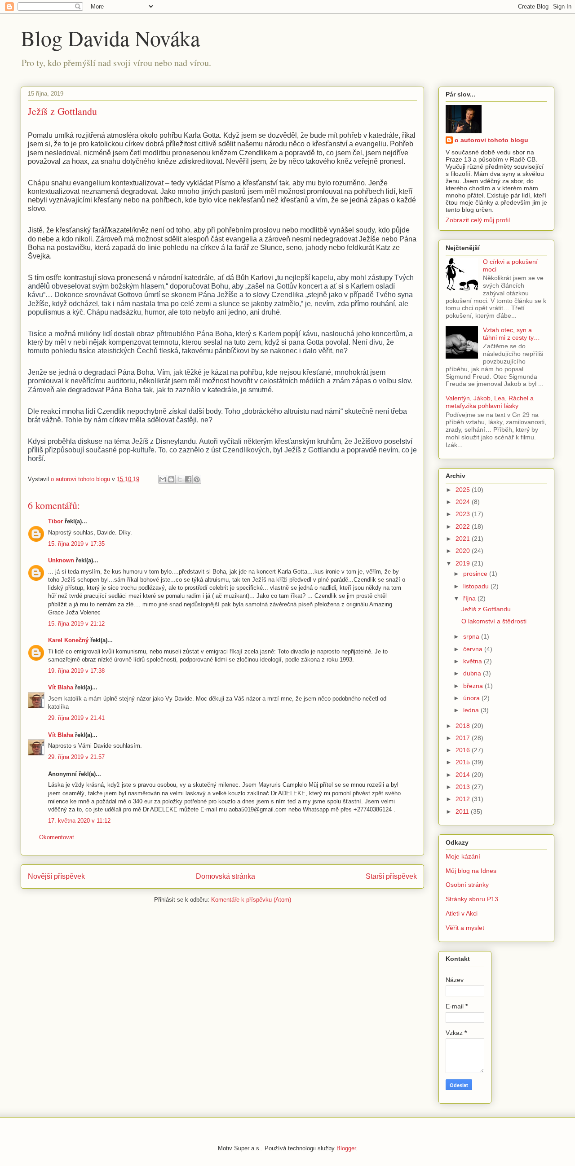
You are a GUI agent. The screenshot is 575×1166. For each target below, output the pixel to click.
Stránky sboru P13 (472, 899)
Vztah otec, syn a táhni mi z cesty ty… (511, 333)
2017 (464, 737)
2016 (464, 750)
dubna (473, 673)
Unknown (61, 560)
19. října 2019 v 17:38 (76, 670)
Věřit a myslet (465, 927)
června (473, 649)
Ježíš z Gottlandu (486, 609)
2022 (464, 526)
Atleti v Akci (462, 913)
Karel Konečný (68, 640)
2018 (464, 725)
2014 (464, 774)
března (474, 685)
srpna (472, 636)
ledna (472, 710)
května (473, 661)
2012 (464, 798)
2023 (464, 513)
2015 (464, 762)
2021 (464, 538)
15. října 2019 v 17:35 (76, 543)
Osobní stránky (467, 884)
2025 (464, 489)
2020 (464, 550)
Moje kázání (463, 856)
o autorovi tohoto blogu (491, 140)
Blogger (346, 1148)
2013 (464, 786)
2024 (464, 501)
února (472, 697)
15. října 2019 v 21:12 (76, 623)
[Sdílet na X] (179, 479)
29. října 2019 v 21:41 (76, 718)
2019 (464, 563)
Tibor (55, 521)
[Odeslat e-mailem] (162, 479)
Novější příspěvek (56, 876)
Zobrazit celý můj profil (478, 220)
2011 (463, 811)
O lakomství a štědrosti (493, 621)
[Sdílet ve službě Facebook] (188, 479)
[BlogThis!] (171, 479)
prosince (476, 573)
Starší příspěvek (391, 876)
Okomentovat (56, 837)
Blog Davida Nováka (110, 37)
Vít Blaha (60, 687)
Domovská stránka (225, 876)
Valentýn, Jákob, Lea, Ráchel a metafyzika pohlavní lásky (490, 402)
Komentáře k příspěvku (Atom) (251, 899)
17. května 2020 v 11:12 (79, 820)
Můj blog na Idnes (471, 870)
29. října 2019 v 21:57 (76, 757)
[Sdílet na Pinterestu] (196, 479)
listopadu (477, 586)
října (470, 598)
